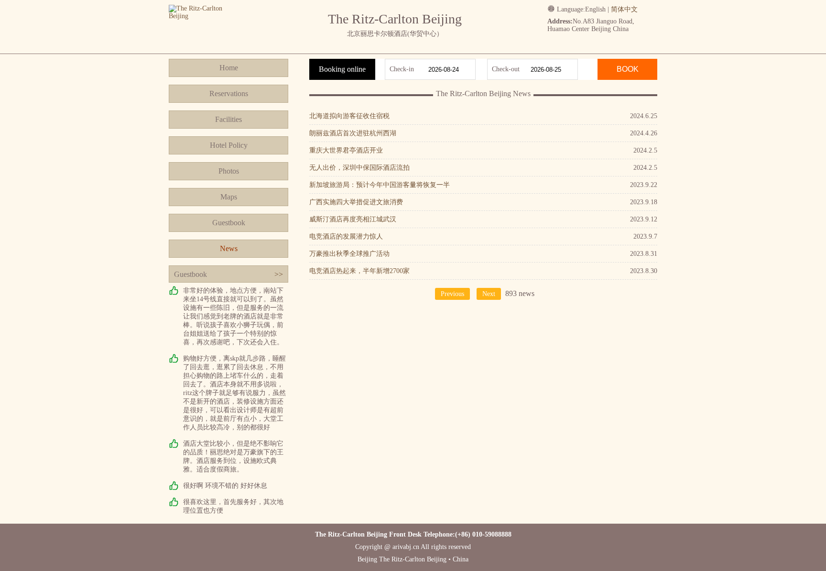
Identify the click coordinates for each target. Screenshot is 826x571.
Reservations (228, 93)
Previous (452, 293)
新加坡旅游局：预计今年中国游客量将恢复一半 (379, 184)
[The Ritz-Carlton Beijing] (205, 16)
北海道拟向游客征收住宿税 (349, 116)
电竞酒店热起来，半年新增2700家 (359, 271)
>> (278, 274)
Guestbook (228, 223)
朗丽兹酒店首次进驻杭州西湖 (352, 133)
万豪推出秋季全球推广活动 (349, 253)
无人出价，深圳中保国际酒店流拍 (359, 167)
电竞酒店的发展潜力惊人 (346, 236)
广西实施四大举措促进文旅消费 (356, 202)
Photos (228, 171)
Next (488, 293)
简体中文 (624, 9)
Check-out (506, 69)
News (229, 248)
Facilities (228, 119)
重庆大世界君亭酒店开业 (346, 150)
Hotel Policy (229, 145)
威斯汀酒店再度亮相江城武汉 (352, 219)
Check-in (402, 69)
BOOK (628, 69)
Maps (228, 197)
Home (228, 68)
